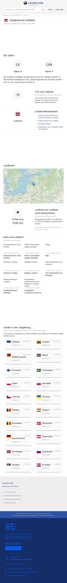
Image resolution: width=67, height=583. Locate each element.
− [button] (5, 173)
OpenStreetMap (59, 202)
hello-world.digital (13, 548)
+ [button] (5, 171)
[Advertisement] (33, 39)
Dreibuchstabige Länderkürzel (12, 499)
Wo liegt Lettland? (44, 124)
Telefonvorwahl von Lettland (48, 121)
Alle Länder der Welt (10, 492)
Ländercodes (59, 9)
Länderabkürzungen (10, 503)
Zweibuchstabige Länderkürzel (13, 495)
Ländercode (35, 3)
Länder (50, 9)
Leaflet (53, 202)
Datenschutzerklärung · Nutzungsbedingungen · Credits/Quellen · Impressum (33, 515)
